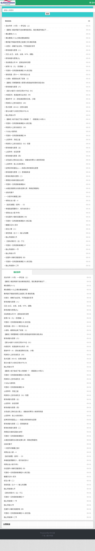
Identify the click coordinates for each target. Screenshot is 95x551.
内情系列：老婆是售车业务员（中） (19, 95)
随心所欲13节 (11, 253)
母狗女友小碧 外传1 (13, 213)
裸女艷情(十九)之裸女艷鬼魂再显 (18, 38)
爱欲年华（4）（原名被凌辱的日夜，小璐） (21, 99)
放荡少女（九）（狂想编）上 (16, 66)
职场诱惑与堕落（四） (14, 156)
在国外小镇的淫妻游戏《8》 (16, 257)
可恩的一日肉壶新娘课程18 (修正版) (19, 123)
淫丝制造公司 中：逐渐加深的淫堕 (18, 62)
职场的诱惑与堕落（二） (15, 176)
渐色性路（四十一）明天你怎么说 (18, 74)
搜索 (47, 14)
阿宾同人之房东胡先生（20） (16, 103)
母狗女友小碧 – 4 (12, 200)
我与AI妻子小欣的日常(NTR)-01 (17, 111)
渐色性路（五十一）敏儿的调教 (17, 233)
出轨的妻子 (10, 192)
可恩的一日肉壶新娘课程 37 (16, 245)
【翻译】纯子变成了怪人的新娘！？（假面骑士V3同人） (26, 119)
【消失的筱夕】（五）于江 (15, 241)
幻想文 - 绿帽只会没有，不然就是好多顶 (20, 46)
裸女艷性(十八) (11, 34)
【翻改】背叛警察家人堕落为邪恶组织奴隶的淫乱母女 (25, 83)
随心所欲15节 (11, 115)
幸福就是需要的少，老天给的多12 (18, 209)
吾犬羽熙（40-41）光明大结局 (17, 107)
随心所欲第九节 (11, 237)
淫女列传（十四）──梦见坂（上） (18, 26)
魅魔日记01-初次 (12, 225)
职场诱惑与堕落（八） (14, 50)
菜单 (93, 3)
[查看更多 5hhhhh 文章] (89, 21)
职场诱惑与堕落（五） (14, 148)
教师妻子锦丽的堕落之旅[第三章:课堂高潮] (21, 42)
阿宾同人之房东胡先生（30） (16, 127)
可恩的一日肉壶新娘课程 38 (16, 135)
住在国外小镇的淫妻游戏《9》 (17, 217)
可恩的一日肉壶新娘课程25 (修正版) (19, 221)
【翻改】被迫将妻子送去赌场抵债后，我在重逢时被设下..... (27, 30)
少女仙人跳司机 (11, 131)
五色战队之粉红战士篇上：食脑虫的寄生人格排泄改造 (25, 160)
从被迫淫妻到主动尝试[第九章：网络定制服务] (22, 188)
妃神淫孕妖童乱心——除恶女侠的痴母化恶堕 (22, 168)
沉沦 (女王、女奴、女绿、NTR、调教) (19, 54)
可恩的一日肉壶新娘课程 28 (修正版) (19, 70)
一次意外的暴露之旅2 (13, 196)
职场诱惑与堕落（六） (14, 87)
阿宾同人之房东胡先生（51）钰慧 (18, 144)
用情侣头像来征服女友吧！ (15, 180)
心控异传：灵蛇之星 (13, 140)
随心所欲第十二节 (12, 266)
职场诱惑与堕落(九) (13, 58)
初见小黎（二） (11, 229)
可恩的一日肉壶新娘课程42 (15, 184)
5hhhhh (8, 21)
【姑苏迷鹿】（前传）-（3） (16, 205)
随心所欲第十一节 (12, 249)
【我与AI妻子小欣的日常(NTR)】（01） (20, 91)
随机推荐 (17, 272)
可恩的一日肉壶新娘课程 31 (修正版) (19, 261)
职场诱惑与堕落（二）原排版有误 (18, 172)
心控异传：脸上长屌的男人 (15, 164)
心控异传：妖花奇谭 (13, 152)
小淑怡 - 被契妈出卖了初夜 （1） (18, 79)
